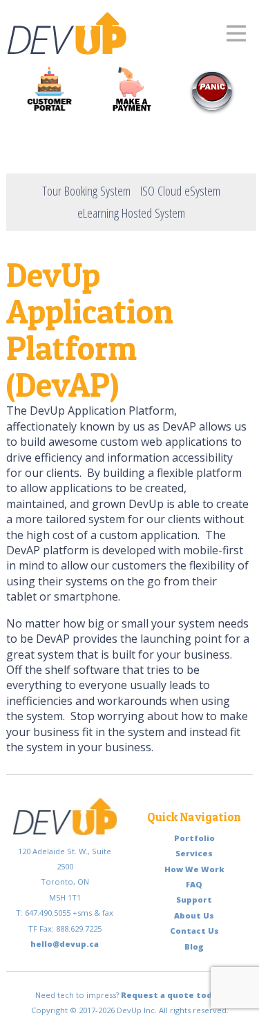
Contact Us (194, 930)
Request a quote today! (172, 995)
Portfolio (194, 838)
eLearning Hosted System (131, 212)
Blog (194, 946)
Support (194, 899)
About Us (194, 915)
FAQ (194, 884)
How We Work (194, 869)
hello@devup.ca (64, 944)
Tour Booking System (86, 190)
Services (194, 853)
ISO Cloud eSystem (180, 190)
